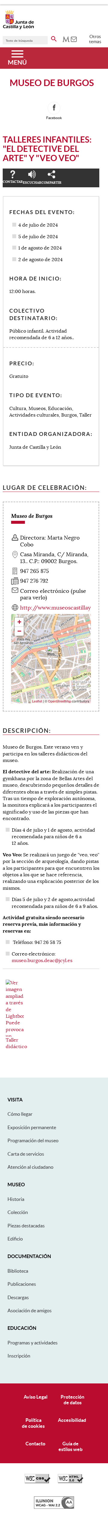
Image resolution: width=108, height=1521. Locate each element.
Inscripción (19, 1355)
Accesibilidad (72, 1420)
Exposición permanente (32, 1127)
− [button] (19, 631)
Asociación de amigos (30, 1310)
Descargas (18, 1297)
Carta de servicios (26, 1154)
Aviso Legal (35, 1397)
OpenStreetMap (59, 701)
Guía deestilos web (70, 1446)
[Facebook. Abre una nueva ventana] (54, 108)
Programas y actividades (33, 1342)
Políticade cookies (33, 1422)
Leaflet (37, 701)
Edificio (15, 1238)
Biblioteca (18, 1271)
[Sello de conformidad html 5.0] (70, 1482)
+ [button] (19, 622)
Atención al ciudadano (30, 1167)
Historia (16, 1199)
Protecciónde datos (72, 1399)
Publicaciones (22, 1284)
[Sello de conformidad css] (37, 1482)
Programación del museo (33, 1140)
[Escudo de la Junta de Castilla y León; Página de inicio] (18, 28)
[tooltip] (66, 38)
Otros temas (95, 39)
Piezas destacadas (26, 1225)
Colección (18, 1212)
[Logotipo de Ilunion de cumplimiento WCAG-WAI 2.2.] (54, 1507)
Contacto (35, 1443)
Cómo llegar (20, 1114)
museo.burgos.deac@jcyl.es (42, 961)
